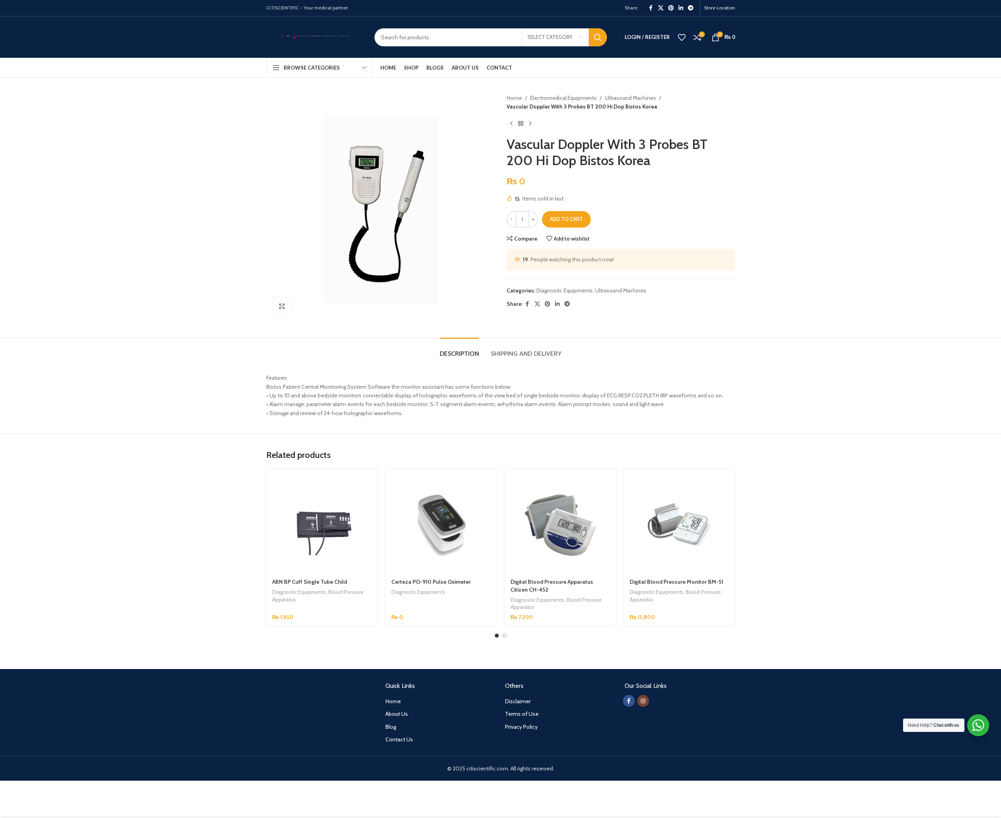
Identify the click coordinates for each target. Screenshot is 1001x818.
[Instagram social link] (643, 701)
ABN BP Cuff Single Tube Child (309, 581)
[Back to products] (520, 124)
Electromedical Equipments (563, 97)
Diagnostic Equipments (564, 290)
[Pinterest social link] (671, 8)
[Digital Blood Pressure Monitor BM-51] (679, 525)
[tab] (459, 350)
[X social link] (661, 8)
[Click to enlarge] (282, 306)
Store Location (719, 8)
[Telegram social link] (691, 8)
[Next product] (530, 124)
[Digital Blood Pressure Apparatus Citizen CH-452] (560, 525)
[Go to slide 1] (497, 636)
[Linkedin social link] (681, 8)
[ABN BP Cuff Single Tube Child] (322, 525)
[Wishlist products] (681, 37)
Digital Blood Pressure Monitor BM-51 (676, 581)
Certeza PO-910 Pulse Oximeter (431, 581)
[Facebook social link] (651, 8)
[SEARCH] (598, 37)
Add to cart (566, 219)
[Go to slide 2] (505, 636)
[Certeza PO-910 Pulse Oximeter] (441, 525)
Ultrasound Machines (630, 97)
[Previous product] (511, 124)
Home (514, 97)
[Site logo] (314, 36)
